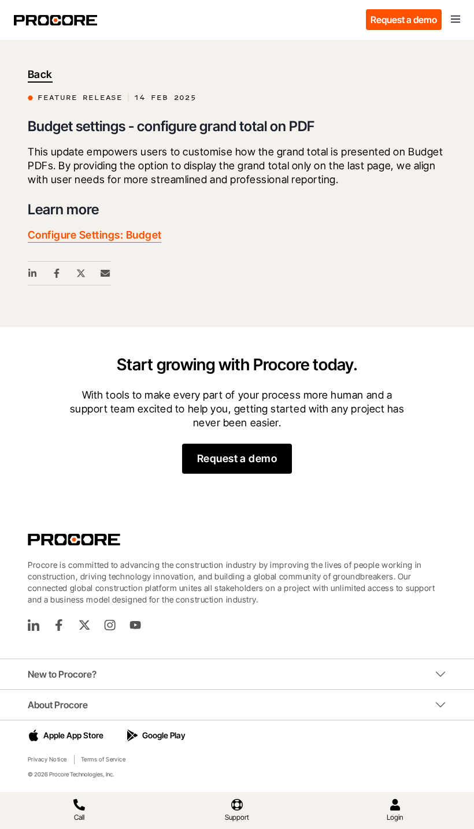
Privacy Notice (47, 759)
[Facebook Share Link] (57, 273)
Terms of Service (103, 759)
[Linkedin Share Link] (33, 273)
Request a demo (404, 19)
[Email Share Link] (106, 273)
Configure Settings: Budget (94, 235)
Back (40, 74)
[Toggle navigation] (455, 19)
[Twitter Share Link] (81, 273)
